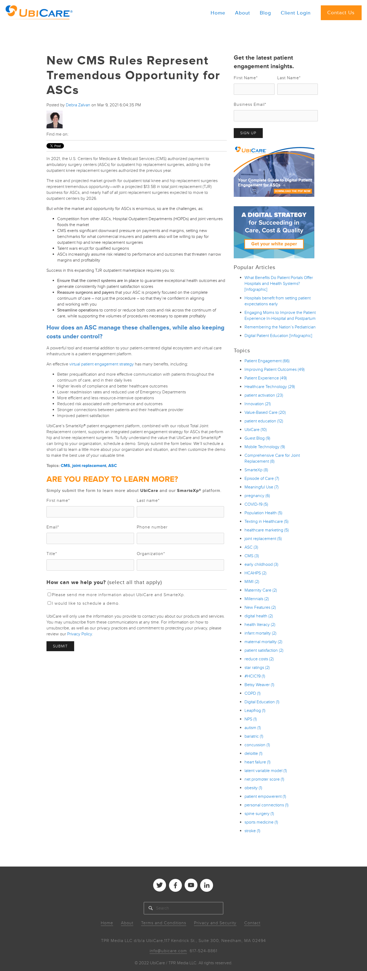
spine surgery (259, 813)
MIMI (251, 581)
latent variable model (265, 770)
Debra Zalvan (78, 105)
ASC (112, 465)
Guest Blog (257, 438)
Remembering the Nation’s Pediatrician (280, 327)
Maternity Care (260, 590)
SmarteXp (256, 470)
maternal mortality (263, 641)
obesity (253, 788)
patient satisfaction (263, 650)
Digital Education (261, 702)
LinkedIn (73, 134)
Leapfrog (254, 710)
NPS (250, 719)
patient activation (263, 395)
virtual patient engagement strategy (101, 364)
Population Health (263, 513)
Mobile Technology (264, 447)
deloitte (253, 753)
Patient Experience (265, 378)
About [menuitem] (242, 13)
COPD (252, 693)
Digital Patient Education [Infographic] (278, 335)
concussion (257, 745)
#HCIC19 (254, 676)
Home (107, 923)
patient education (263, 421)
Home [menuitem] (218, 13)
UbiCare (255, 429)
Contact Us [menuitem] (341, 13)
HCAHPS (255, 573)
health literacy (259, 624)
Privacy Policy (79, 634)
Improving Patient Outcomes (274, 369)
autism (252, 727)
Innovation (257, 404)
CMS (65, 465)
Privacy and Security (215, 923)
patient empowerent (265, 796)
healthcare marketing (266, 530)
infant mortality (260, 633)
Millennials (256, 599)
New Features (260, 607)
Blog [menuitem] (265, 13)
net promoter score (264, 779)
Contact (252, 923)
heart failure (257, 762)
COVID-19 (256, 504)
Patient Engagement (267, 361)
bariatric (253, 736)
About (127, 923)
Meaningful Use (261, 487)
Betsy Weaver (259, 684)
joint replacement (89, 465)
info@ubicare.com (168, 951)
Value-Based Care (265, 412)
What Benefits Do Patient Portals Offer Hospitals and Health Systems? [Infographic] (278, 283)
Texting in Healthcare (266, 521)
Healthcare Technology (269, 386)
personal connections (266, 805)
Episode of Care (261, 478)
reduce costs (259, 659)
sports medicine (261, 822)
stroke (252, 831)
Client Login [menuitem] (296, 13)
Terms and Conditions (163, 923)
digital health (258, 616)
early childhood (261, 564)
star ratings (257, 667)
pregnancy (257, 495)
